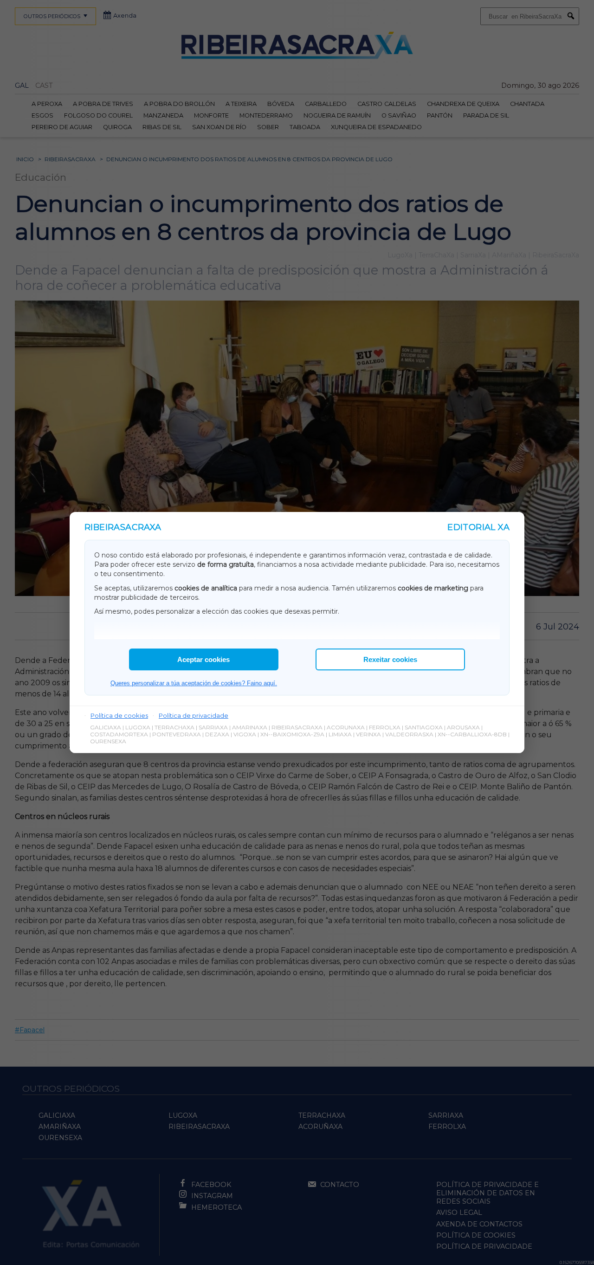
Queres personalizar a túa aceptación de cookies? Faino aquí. (193, 683)
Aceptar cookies (203, 659)
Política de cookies (119, 715)
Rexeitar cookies (390, 659)
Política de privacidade (193, 715)
